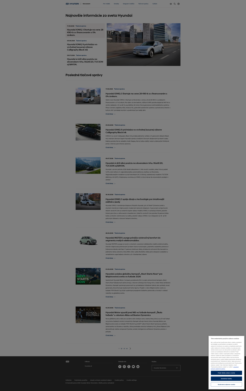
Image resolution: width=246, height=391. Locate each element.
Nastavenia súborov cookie (226, 384)
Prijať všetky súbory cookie (226, 373)
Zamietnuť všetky (226, 378)
